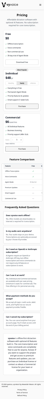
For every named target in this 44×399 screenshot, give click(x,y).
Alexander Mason (28, 384)
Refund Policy (22, 395)
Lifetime (33, 83)
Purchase (22, 106)
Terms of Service (22, 393)
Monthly (11, 83)
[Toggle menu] (40, 5)
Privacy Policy (22, 390)
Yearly (22, 83)
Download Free (22, 62)
